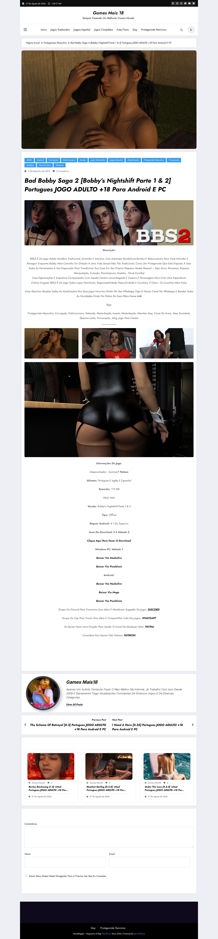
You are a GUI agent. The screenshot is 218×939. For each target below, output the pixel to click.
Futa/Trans (123, 30)
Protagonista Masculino (154, 160)
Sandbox (30, 165)
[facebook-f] (173, 3)
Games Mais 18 (108, 13)
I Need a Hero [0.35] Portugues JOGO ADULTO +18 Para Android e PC (147, 727)
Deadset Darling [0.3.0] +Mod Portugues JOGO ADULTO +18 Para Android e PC (106, 788)
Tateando (59, 165)
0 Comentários (62, 171)
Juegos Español (81, 30)
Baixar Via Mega (109, 592)
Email (112, 854)
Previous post (99, 719)
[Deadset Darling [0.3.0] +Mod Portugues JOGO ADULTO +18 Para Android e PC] (108, 766)
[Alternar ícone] (25, 30)
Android (40, 160)
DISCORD (154, 609)
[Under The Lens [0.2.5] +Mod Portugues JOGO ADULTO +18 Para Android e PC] (167, 766)
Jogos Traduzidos (60, 30)
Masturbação (133, 160)
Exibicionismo (69, 160)
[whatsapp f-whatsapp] (181, 3)
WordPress (106, 933)
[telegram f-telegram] (185, 3)
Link (139, 296)
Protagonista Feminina (153, 30)
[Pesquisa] (181, 30)
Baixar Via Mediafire (109, 558)
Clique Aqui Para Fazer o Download (109, 541)
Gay (135, 30)
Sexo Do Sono (45, 165)
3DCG (29, 160)
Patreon (124, 472)
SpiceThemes (139, 933)
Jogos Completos (103, 30)
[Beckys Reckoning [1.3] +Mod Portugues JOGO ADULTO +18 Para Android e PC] (50, 766)
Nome (27, 854)
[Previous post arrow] (25, 725)
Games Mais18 (81, 682)
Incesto (83, 160)
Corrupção (53, 160)
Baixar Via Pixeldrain (109, 566)
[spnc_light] (191, 29)
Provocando (174, 160)
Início (44, 30)
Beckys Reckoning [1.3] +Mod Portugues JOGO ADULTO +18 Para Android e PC (48, 788)
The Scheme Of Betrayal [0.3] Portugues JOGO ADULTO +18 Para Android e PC (68, 727)
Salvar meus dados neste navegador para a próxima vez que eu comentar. (68, 876)
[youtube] (189, 3)
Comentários (30, 824)
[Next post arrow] (193, 725)
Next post (117, 719)
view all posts (74, 704)
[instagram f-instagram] (177, 3)
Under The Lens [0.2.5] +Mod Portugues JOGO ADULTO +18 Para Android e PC (164, 788)
